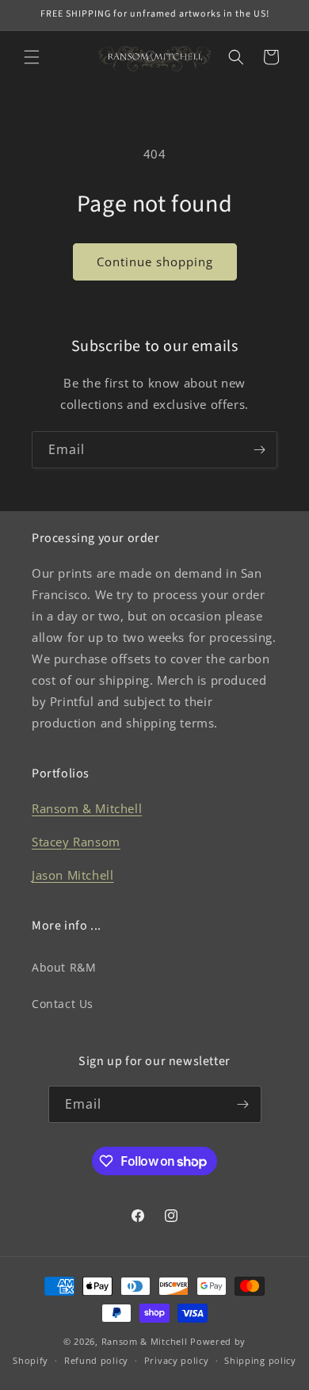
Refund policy (96, 1360)
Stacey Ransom (76, 842)
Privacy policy (176, 1360)
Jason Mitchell (72, 875)
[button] (31, 57)
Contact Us (62, 1003)
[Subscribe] (259, 449)
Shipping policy (260, 1360)
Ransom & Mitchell (87, 808)
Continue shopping (155, 261)
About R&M (64, 967)
